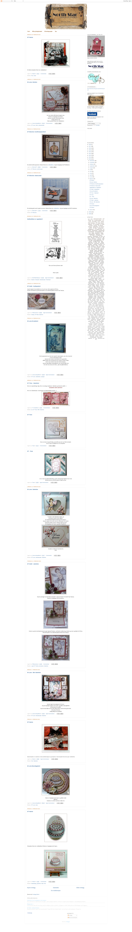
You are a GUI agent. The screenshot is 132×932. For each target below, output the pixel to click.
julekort (90, 224)
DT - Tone (30, 451)
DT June (95, 252)
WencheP (34, 167)
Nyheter (33, 279)
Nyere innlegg (31, 887)
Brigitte (96, 279)
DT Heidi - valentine (33, 564)
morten (96, 261)
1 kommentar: (43, 73)
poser (101, 265)
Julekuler (98, 281)
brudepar (89, 318)
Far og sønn (96, 263)
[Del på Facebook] (53, 73)
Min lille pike (97, 248)
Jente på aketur (100, 303)
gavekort (102, 289)
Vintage (90, 226)
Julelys (102, 281)
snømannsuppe (90, 332)
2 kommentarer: (49, 123)
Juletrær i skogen (91, 283)
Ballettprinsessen (91, 279)
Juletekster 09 (91, 255)
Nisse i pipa (102, 308)
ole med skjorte (96, 274)
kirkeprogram (90, 323)
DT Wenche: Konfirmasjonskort (36, 132)
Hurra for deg (93, 258)
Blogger (68, 921)
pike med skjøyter (97, 329)
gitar (95, 320)
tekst (100, 266)
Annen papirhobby (98, 240)
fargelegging (99, 319)
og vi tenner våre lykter (100, 293)
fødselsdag (33, 883)
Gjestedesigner (96, 269)
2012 (90, 155)
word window (99, 298)
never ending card (90, 327)
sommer (99, 238)
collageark (102, 271)
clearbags (95, 288)
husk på (96, 321)
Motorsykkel (102, 283)
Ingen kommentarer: (49, 277)
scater (95, 330)
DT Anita (97, 249)
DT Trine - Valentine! (33, 383)
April (88, 300)
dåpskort (102, 249)
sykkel (103, 332)
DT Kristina (96, 224)
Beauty (98, 300)
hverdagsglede (101, 321)
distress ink (90, 243)
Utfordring (95, 226)
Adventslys (89, 299)
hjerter (94, 321)
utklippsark (91, 229)
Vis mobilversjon (56, 890)
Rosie (93, 310)
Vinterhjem (48, 279)
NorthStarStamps (36, 277)
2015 (90, 149)
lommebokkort (91, 261)
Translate (97, 125)
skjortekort (103, 330)
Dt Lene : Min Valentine (34, 672)
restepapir (95, 244)
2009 (90, 211)
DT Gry (97, 262)
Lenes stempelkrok (36, 123)
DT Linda (92, 235)
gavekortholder (90, 290)
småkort (96, 331)
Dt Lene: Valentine (32, 489)
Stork (37, 125)
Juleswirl (94, 282)
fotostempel (96, 259)
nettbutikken (51, 164)
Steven (89, 259)
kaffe (101, 322)
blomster (93, 237)
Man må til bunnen (91, 308)
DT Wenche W (99, 235)
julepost (98, 254)
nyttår (99, 261)
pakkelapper (100, 250)
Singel (89, 311)
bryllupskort (91, 288)
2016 (90, 148)
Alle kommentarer (73, 917)
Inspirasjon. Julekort (100, 258)
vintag (96, 338)
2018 (90, 144)
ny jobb (99, 327)
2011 (90, 157)
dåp (103, 237)
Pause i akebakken (98, 309)
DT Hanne (30, 37)
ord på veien (96, 294)
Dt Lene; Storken (32, 82)
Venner (89, 238)
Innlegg (70, 915)
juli (90, 169)
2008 (90, 213)
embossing (96, 243)
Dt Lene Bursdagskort (33, 766)
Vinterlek (97, 285)
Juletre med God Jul (100, 282)
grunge (90, 260)
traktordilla (90, 298)
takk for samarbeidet (92, 333)
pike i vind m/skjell (91, 329)
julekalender (101, 230)
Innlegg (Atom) (36, 894)
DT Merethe (91, 263)
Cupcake (101, 300)
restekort (99, 275)
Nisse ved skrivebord (91, 284)
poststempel (96, 251)
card (99, 264)
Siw (91, 311)
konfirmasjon (40, 169)
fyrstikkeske (98, 289)
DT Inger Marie (100, 223)
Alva (104, 299)
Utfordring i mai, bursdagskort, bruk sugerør (36, 900)
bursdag (94, 221)
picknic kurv (102, 328)
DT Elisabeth (98, 231)
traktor (89, 262)
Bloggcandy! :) (30, 904)
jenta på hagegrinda (97, 291)
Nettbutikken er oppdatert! (35, 219)
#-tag (103, 298)
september (92, 166)
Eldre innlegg (80, 887)
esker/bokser (92, 234)
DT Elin (95, 228)
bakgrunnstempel (92, 264)
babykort (92, 271)
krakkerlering (101, 292)
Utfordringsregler (48, 31)
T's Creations (35, 407)
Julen (93, 304)
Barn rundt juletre (93, 300)
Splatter (94, 311)
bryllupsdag (93, 318)
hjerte (92, 248)
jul (92, 220)
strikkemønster (99, 332)
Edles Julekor (90, 302)
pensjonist (98, 328)
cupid (32, 666)
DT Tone (29, 414)
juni (90, 171)
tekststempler (41, 125)
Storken (101, 311)
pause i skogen (101, 294)
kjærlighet (90, 244)
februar (91, 178)
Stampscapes (99, 270)
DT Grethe (93, 246)
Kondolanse (91, 254)
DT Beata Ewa (98, 229)
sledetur (93, 331)
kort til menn (101, 260)
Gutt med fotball (94, 303)
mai (91, 173)
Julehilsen (94, 281)
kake (37, 805)
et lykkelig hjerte (93, 319)
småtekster (91, 252)
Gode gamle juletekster (97, 253)
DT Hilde (91, 240)
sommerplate (96, 256)
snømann (100, 244)
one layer (103, 327)
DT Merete (102, 262)
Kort (32, 75)
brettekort (90, 236)
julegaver (101, 255)
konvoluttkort (95, 323)
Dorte (100, 301)
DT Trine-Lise (99, 237)
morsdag (93, 249)
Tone (33, 445)
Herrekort (94, 238)
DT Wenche (34, 169)
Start (28, 31)
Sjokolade (90, 242)
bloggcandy (97, 271)
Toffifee (102, 242)
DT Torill (101, 236)
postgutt (42, 376)
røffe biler (91, 330)
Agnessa (97, 299)
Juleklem (90, 304)
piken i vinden (96, 265)
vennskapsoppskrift (93, 337)
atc (32, 409)
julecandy (98, 322)
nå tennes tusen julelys (92, 293)
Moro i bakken (97, 308)
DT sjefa (95, 242)
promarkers (41, 666)
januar (91, 209)
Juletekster (38, 376)
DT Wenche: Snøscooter (34, 175)
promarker (90, 266)
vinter (35, 75)
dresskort (97, 318)
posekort (91, 251)
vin (93, 338)
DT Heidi (37, 314)
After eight (93, 299)
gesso (95, 290)
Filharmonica (35, 312)
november (92, 162)
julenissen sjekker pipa (94, 292)
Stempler (37, 279)
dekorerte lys (100, 288)
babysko (97, 255)
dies (91, 272)
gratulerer (39, 883)
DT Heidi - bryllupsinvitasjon (33, 907)
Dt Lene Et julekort (32, 321)
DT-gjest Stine (96, 301)
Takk (93, 312)
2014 (90, 151)
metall (99, 273)
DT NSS (91, 301)
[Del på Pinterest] (54, 73)
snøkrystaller (95, 266)
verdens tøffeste (99, 337)
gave (102, 264)
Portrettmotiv (93, 270)
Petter (103, 309)
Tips (56, 31)
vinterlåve (94, 298)
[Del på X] (52, 73)
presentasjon (94, 275)
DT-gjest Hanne (96, 241)
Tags (93, 233)
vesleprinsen (90, 338)
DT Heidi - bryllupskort (33, 286)
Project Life (90, 310)
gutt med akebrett (100, 290)
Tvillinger (93, 285)
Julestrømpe (90, 282)
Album (101, 299)
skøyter (89, 331)
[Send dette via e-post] (49, 73)
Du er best (100, 279)
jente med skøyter (93, 322)
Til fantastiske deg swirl (96, 313)
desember (92, 160)
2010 (90, 159)
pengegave (94, 328)
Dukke (103, 301)
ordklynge (89, 328)
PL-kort (93, 309)
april (91, 175)
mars (91, 176)
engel (95, 254)
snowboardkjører (101, 331)
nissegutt (95, 327)
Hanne (33, 73)
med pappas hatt (100, 324)
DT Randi (100, 225)
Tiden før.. (101, 312)
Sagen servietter (98, 310)
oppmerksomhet (90, 294)
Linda (98, 283)
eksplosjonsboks (96, 272)
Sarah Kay (101, 263)
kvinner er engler (101, 323)
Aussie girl (93, 262)
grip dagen (98, 320)
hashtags (91, 250)
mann (102, 254)
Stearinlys (97, 311)
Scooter (103, 310)
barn (102, 241)
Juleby (101, 269)
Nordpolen (89, 309)
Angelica (99, 278)
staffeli (95, 332)
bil (97, 264)
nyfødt (95, 250)
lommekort (90, 324)
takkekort (98, 333)
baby (102, 233)
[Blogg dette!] (50, 73)
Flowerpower (95, 302)
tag (101, 256)
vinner (90, 228)
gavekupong (102, 259)
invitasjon (91, 265)
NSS (38, 409)
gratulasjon (94, 230)
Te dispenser (97, 312)
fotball (101, 272)
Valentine (41, 314)
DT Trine (35, 409)
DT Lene (33, 125)
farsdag (103, 319)
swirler (97, 245)
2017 (90, 146)
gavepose (102, 243)
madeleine (95, 324)
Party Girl (97, 284)
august (91, 167)
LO (95, 283)
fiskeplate (92, 320)
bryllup (32, 314)
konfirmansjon (95, 260)
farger (94, 289)
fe (89, 320)
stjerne (102, 261)
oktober (91, 164)
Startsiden (56, 887)
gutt (99, 242)
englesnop (90, 289)
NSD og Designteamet (37, 31)
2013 (90, 153)
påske (101, 251)
